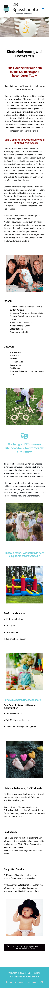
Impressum (33, 982)
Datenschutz (20, 982)
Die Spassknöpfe (25, 7)
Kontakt (9, 982)
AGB (41, 982)
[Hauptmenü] (43, 8)
